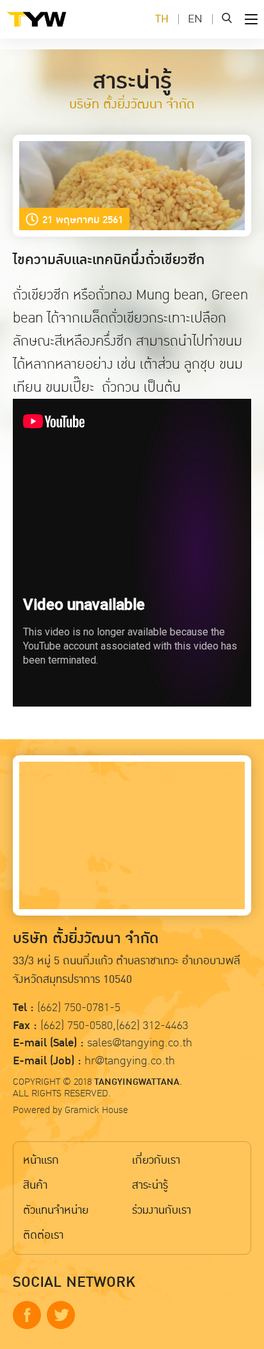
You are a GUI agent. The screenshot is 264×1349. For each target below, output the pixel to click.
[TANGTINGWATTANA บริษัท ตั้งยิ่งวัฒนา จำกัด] (57, 28)
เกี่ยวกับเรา (156, 1160)
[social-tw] (61, 1315)
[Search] (227, 19)
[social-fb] (27, 1315)
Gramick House (96, 1110)
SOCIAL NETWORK (74, 1282)
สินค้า (35, 1185)
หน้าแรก (41, 1160)
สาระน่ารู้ (150, 1185)
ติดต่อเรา (43, 1235)
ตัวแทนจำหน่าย (55, 1210)
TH (162, 19)
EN (195, 19)
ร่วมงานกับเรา (161, 1210)
